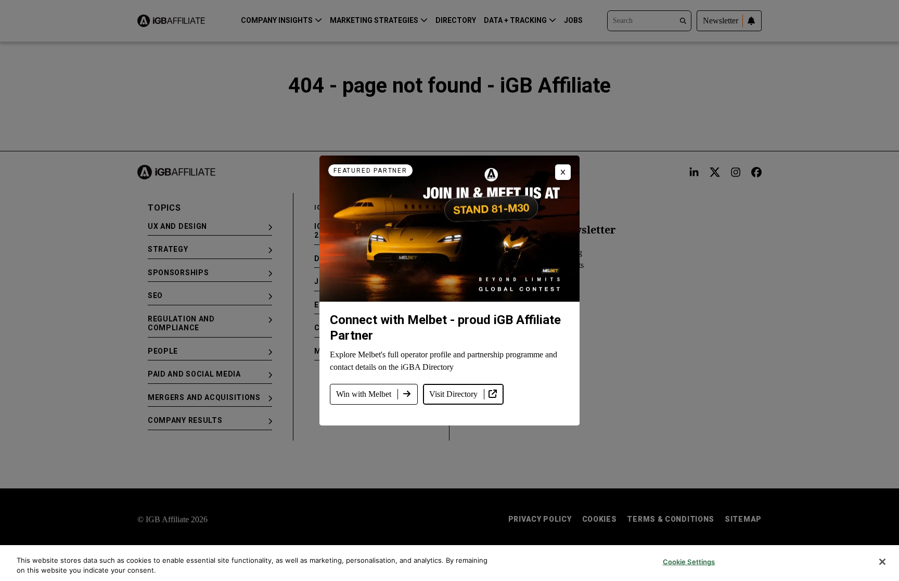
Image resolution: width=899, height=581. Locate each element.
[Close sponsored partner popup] (563, 172)
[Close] (882, 561)
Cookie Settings (689, 562)
